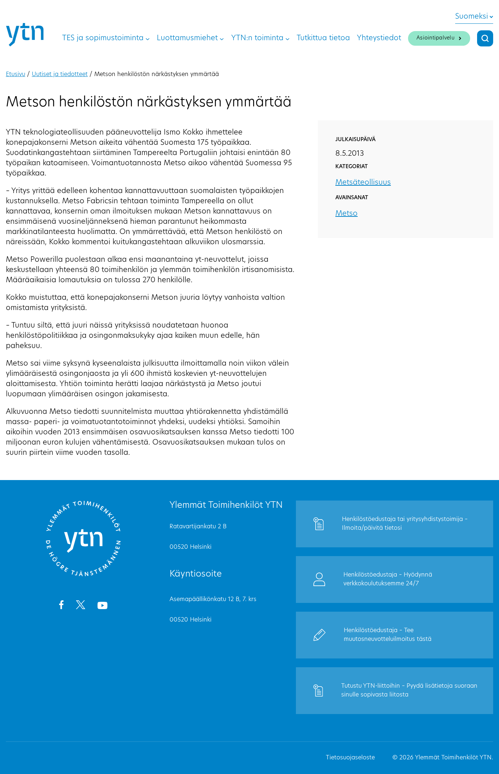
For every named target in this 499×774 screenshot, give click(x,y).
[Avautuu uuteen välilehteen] (61, 606)
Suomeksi (471, 16)
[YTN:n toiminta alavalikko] (287, 38)
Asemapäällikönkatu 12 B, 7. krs (212, 600)
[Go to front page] (83, 575)
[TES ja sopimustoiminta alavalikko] (147, 38)
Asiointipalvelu (435, 38)
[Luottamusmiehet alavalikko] (222, 38)
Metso (346, 214)
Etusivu (15, 75)
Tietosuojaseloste (350, 758)
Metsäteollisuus (363, 182)
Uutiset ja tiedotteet (60, 75)
